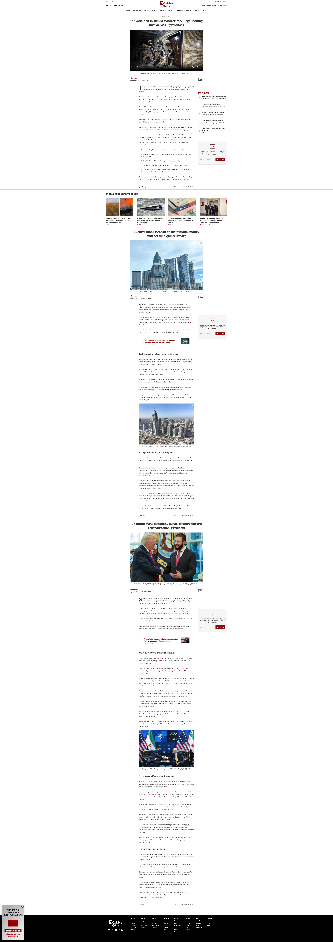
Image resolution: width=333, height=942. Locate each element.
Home (163, 16)
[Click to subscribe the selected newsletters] (220, 159)
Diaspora (133, 927)
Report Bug (174, 938)
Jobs (154, 938)
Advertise (164, 938)
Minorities (133, 929)
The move (142, 480)
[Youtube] (116, 930)
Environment (177, 925)
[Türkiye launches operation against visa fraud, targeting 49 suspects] (182, 207)
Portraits (188, 929)
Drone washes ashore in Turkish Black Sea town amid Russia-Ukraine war (150, 220)
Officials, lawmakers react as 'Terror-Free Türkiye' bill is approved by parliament (211, 220)
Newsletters (141, 938)
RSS (169, 938)
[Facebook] (119, 930)
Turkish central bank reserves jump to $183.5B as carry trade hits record (159, 341)
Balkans (143, 927)
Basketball (198, 923)
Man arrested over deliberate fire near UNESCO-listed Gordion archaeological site (119, 220)
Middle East (144, 925)
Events (187, 927)
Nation (169, 16)
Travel (176, 927)
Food (175, 929)
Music (187, 925)
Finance (166, 923)
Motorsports (199, 927)
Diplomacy (133, 925)
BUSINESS (166, 918)
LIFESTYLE (177, 918)
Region (145, 643)
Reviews (188, 931)
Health (176, 923)
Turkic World (144, 923)
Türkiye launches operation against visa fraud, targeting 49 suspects (181, 220)
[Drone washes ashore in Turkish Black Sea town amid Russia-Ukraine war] (151, 207)
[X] (109, 930)
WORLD (154, 918)
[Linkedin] (122, 930)
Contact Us (149, 938)
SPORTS (198, 918)
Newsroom (134, 78)
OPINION (209, 918)
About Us (134, 938)
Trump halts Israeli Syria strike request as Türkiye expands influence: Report (161, 640)
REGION (143, 918)
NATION (133, 918)
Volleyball (198, 925)
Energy (165, 925)
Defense (133, 923)
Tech (165, 929)
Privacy (159, 938)
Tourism (166, 927)
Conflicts (154, 927)
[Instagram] (112, 930)
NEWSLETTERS (223, 5)
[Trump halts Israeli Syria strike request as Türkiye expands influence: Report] (185, 640)
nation (118, 5)
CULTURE (188, 918)
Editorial (209, 925)
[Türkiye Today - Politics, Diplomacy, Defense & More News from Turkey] (166, 4)
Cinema (188, 923)
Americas (154, 923)
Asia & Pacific (155, 925)
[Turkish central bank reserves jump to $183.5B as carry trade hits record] (185, 341)
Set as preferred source (209, 5)
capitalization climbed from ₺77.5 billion (159, 506)
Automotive (167, 931)
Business (146, 344)
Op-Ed (208, 923)
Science (176, 931)
